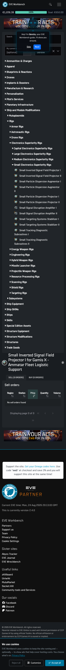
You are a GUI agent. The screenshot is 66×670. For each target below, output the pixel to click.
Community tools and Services (18, 590)
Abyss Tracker (9, 554)
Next (37, 47)
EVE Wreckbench (11, 561)
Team (5, 533)
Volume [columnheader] (57, 393)
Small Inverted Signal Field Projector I (40, 170)
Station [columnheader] (22, 393)
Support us (8, 529)
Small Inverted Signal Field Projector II (40, 176)
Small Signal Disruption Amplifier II (38, 213)
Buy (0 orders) (36, 378)
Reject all (16, 663)
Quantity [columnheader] (44, 393)
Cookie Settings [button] (10, 541)
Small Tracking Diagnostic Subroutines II (31, 242)
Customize (35, 663)
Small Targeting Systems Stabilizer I (39, 219)
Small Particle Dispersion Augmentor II (37, 189)
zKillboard (7, 574)
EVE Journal (8, 558)
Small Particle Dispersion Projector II (39, 202)
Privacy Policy (18, 655)
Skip (29, 47)
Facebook (10, 603)
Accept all (56, 663)
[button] (14, 4)
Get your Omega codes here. (40, 466)
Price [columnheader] (32, 393)
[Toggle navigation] (59, 4)
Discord (9, 606)
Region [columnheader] (10, 393)
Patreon (9, 610)
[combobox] (14, 51)
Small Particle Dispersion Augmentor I (40, 181)
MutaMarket (8, 582)
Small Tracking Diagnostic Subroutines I (31, 232)
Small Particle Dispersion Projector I (39, 196)
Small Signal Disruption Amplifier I (38, 208)
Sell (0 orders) (16, 378)
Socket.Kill (8, 586)
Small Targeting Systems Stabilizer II (39, 224)
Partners (7, 525)
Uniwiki (6, 578)
